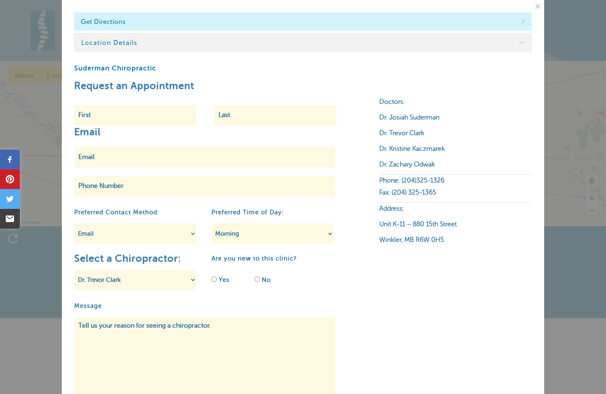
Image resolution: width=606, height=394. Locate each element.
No (266, 280)
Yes (224, 280)
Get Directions (103, 21)
